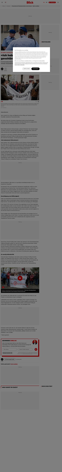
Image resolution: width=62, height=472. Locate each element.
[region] (31, 59)
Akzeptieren (35, 68)
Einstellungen (27, 68)
